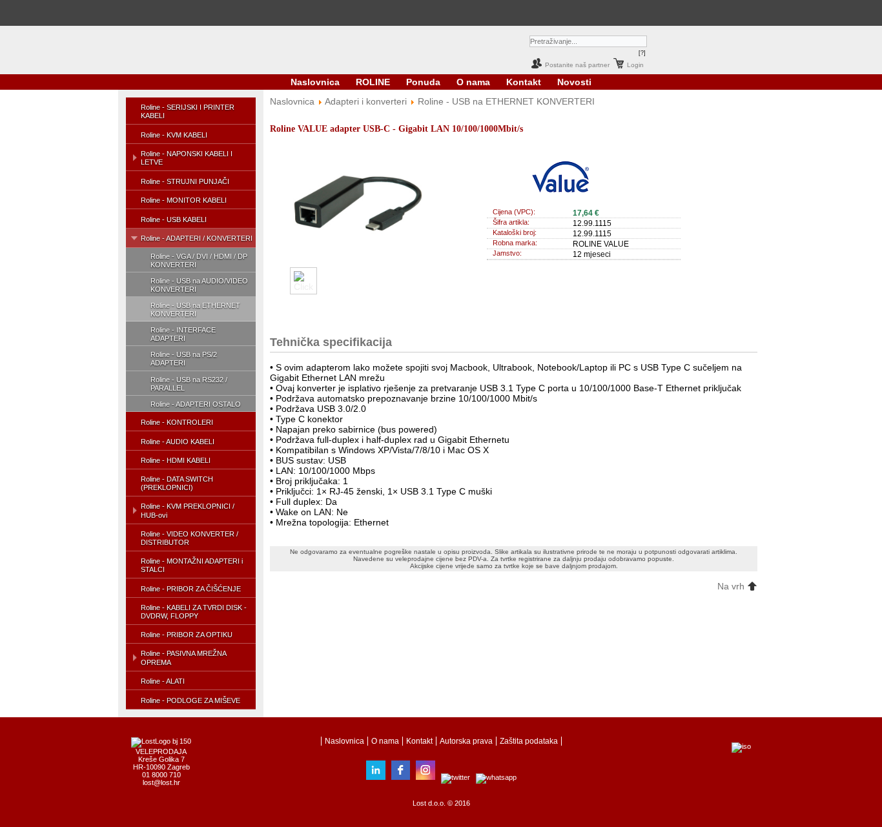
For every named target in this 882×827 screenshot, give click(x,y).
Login (635, 64)
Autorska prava (466, 741)
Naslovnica (315, 82)
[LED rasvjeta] (422, 12)
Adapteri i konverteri (366, 101)
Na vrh (732, 586)
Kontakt (523, 82)
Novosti (574, 82)
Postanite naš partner (577, 64)
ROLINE (373, 82)
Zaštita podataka (529, 741)
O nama (473, 82)
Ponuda (423, 82)
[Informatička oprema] (362, 12)
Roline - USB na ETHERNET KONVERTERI (506, 101)
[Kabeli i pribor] (497, 12)
